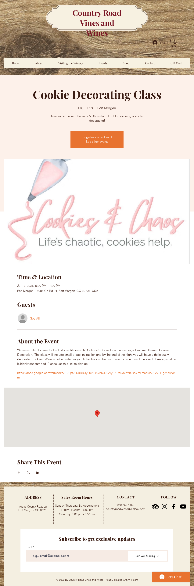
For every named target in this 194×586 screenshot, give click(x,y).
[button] (173, 43)
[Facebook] (174, 506)
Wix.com (133, 579)
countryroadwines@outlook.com (126, 509)
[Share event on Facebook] (19, 472)
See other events (97, 141)
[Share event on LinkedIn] (37, 472)
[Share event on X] (28, 472)
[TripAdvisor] (155, 506)
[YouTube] (183, 506)
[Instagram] (164, 506)
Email (29, 547)
